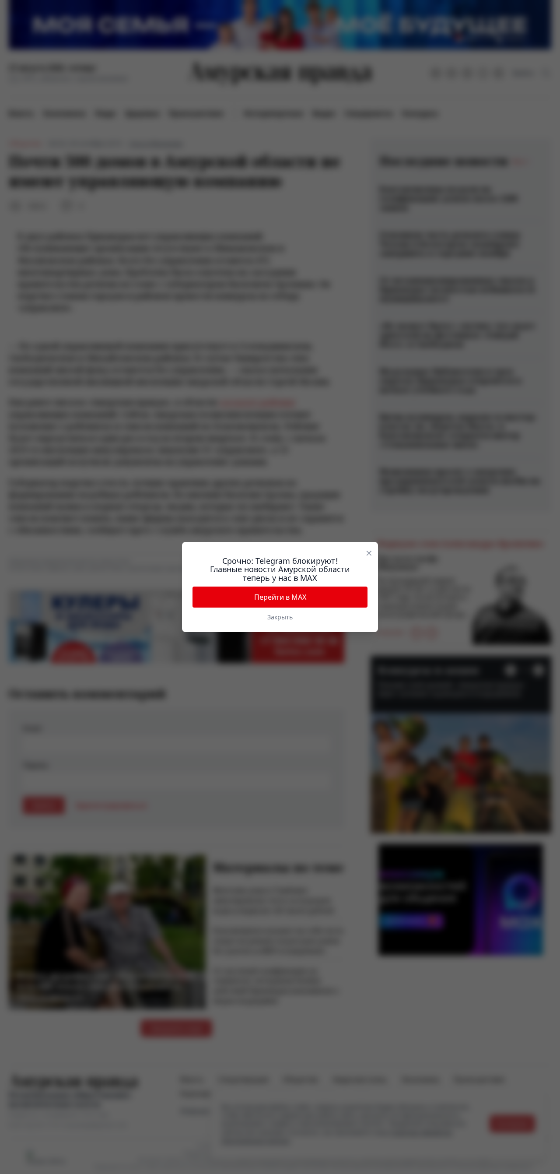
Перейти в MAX (280, 597)
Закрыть (280, 617)
